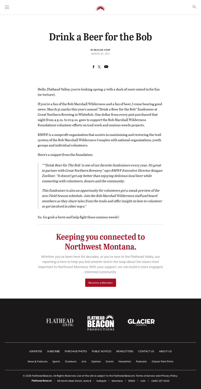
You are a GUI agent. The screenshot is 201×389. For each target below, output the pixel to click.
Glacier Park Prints (162, 361)
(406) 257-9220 (160, 380)
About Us (165, 351)
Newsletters (124, 351)
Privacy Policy (169, 375)
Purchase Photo (76, 351)
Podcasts (141, 361)
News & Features (38, 361)
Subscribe (53, 351)
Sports (56, 361)
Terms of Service (145, 375)
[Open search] (194, 7)
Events (110, 361)
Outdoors (71, 361)
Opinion (96, 361)
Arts (83, 361)
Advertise (35, 351)
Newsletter (125, 361)
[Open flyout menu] (7, 7)
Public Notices (101, 351)
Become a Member (101, 282)
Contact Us (146, 351)
